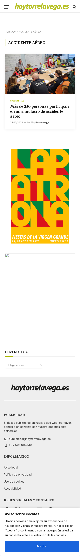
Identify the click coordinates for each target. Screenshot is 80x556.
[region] (40, 532)
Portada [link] (10, 31)
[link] (42, 7)
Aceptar (42, 546)
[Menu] (6, 7)
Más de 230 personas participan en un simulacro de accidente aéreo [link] (39, 111)
